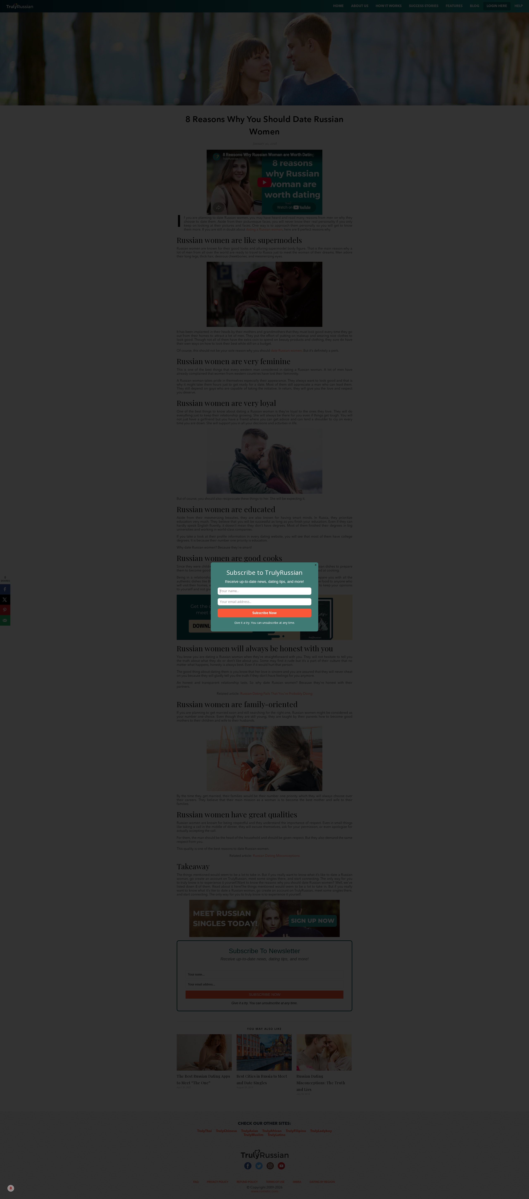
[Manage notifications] (10, 1188)
